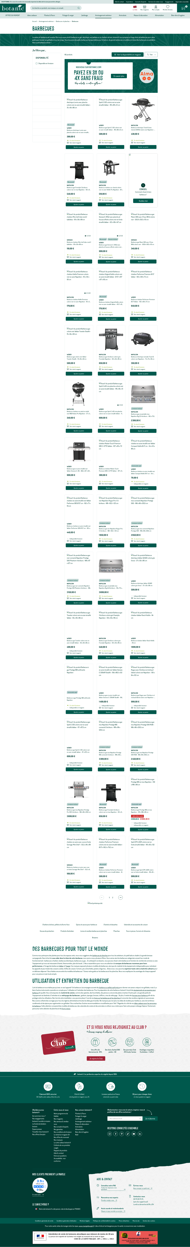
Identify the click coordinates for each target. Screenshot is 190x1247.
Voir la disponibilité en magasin (129, 54)
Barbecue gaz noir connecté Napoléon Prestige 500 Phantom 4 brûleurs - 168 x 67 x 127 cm (79, 588)
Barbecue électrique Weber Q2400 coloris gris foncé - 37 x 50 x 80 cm (141, 584)
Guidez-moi (143, 201)
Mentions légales (85, 1221)
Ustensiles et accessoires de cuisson (136, 924)
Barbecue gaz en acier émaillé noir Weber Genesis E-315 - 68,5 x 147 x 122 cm (78, 471)
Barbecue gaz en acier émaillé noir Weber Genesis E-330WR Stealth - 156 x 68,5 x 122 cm (111, 697)
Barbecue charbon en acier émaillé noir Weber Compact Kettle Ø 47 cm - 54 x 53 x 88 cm (143, 473)
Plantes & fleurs (80, 1113)
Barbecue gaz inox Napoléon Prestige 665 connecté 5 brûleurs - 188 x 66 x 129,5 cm (110, 755)
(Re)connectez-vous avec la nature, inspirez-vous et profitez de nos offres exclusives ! (126, 1111)
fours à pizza (65, 1008)
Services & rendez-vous (155, 2)
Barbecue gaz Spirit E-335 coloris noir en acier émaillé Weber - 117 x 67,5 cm (78, 751)
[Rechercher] (79, 8)
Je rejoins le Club (96, 1058)
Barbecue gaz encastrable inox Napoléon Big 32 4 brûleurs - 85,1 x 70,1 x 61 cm (143, 416)
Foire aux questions (60, 1156)
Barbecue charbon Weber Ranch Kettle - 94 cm (142, 642)
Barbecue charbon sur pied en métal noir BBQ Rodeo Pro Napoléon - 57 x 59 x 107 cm (79, 413)
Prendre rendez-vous (107, 1200)
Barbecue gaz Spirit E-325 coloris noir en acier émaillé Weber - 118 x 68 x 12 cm (111, 129)
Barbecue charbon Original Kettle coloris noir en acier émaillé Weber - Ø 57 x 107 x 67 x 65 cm (111, 304)
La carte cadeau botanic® (62, 1142)
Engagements (169, 2)
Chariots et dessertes (110, 924)
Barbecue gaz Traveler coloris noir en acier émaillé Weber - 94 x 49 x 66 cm (78, 642)
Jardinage (78, 1119)
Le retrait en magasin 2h (62, 1135)
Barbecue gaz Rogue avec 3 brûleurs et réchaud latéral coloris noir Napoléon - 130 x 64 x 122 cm (143, 697)
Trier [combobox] (151, 54)
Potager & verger (80, 1116)
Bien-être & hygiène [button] (178, 15)
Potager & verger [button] (68, 15)
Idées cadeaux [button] (32, 15)
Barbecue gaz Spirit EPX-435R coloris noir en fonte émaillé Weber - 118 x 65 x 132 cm (142, 872)
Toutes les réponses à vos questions (109, 1188)
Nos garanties (58, 1129)
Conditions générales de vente (44, 1221)
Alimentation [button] (159, 15)
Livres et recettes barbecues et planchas (93, 931)
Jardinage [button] (84, 15)
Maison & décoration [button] (141, 15)
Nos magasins (58, 1119)
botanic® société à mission (41, 1121)
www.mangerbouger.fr (86, 1226)
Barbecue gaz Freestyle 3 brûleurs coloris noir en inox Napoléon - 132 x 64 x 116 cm (78, 190)
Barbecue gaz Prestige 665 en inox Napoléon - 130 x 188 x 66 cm (141, 811)
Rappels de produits (60, 1150)
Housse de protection (47, 931)
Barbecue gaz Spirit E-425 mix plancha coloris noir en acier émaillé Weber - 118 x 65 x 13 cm (111, 413)
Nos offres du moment (61, 1137)
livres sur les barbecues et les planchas (107, 998)
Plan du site (136, 1221)
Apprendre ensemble (182, 2)
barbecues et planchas (100, 955)
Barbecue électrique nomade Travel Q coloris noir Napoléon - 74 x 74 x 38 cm (142, 358)
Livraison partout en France (111, 1094)
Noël (76, 1135)
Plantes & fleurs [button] (49, 15)
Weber (61, 966)
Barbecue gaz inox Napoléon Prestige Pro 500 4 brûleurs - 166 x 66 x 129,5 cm (79, 811)
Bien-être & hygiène (81, 1132)
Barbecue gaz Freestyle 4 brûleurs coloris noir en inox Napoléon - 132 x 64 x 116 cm (110, 812)
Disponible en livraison (45, 63)
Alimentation (79, 1129)
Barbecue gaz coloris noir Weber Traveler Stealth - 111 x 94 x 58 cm (76, 358)
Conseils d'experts (140, 2)
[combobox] (54, 8)
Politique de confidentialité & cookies (104, 1221)
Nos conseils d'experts (61, 1127)
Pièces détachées (124, 1221)
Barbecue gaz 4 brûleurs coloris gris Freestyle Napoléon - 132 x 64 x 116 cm (110, 358)
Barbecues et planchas (63, 21)
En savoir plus (119, 76)
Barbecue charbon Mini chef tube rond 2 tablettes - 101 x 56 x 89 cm (79, 243)
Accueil (34, 21)
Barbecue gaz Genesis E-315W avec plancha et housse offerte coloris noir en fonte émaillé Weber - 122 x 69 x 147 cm (110, 248)
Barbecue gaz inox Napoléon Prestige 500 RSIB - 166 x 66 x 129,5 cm (142, 754)
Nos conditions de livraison (63, 1132)
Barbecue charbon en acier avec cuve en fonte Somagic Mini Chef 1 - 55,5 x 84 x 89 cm (78, 869)
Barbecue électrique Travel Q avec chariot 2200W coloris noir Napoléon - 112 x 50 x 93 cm (142, 130)
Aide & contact (119, 2)
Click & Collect (79, 1094)
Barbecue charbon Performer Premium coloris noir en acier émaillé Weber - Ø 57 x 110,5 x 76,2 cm (111, 872)
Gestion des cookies (149, 1221)
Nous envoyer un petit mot (141, 1188)
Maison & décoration (82, 1124)
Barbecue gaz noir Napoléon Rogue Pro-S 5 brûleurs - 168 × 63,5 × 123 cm (111, 530)
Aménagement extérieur (46, 21)
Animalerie (78, 1127)
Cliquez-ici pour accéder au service (111, 1211)
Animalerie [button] (122, 15)
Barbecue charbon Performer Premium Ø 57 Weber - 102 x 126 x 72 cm (143, 300)
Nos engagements (38, 1118)
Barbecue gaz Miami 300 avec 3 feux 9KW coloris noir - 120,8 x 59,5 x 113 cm (142, 243)
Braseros (95, 937)
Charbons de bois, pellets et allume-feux (55, 924)
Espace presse (37, 1129)
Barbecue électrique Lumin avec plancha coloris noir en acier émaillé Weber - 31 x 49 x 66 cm (78, 132)
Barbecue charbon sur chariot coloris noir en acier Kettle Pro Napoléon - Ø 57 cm (111, 190)
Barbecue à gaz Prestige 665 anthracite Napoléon (78, 699)
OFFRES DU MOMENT (12, 15)
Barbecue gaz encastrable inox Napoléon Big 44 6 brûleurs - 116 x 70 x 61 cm (110, 588)
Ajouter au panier (79, 147)
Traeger (67, 966)
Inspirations (129, 2)
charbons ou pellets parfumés (109, 987)
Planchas (116, 931)
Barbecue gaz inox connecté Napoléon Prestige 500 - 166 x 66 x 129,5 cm (142, 530)
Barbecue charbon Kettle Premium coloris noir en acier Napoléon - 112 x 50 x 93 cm (79, 301)
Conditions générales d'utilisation (66, 1221)
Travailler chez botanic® (40, 1132)
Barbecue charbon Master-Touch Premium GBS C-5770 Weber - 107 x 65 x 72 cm (111, 471)
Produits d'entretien (67, 931)
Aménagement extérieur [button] (103, 15)
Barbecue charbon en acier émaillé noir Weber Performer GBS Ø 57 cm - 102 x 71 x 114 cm (79, 528)
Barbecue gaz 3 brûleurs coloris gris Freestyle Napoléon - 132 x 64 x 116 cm (110, 642)
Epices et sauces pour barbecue (86, 924)
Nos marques (58, 1140)
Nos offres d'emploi (38, 1134)
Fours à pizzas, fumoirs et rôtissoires (138, 931)
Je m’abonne (150, 1118)
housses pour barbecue (140, 995)
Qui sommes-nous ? (39, 1116)
